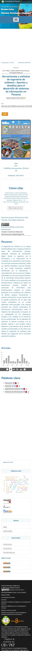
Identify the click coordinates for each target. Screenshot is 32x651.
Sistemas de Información (14, 392)
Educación (8, 383)
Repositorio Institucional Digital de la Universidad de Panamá (15, 603)
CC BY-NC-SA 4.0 (19, 590)
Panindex (4, 600)
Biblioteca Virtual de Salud (8, 610)
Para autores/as (7, 548)
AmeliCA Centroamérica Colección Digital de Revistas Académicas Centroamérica (13, 613)
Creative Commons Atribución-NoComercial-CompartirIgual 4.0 (12, 233)
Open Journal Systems (19, 592)
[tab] (7, 369)
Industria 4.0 (9, 386)
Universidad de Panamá (8, 597)
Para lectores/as (7, 544)
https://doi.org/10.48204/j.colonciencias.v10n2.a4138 (16, 106)
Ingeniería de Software (13, 389)
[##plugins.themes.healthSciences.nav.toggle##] (26, 6)
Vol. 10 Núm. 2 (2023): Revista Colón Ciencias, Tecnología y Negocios (16, 72)
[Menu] (16, 20)
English (5, 527)
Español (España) (7, 531)
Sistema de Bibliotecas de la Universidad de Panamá (13, 607)
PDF (5, 114)
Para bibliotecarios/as (9, 552)
